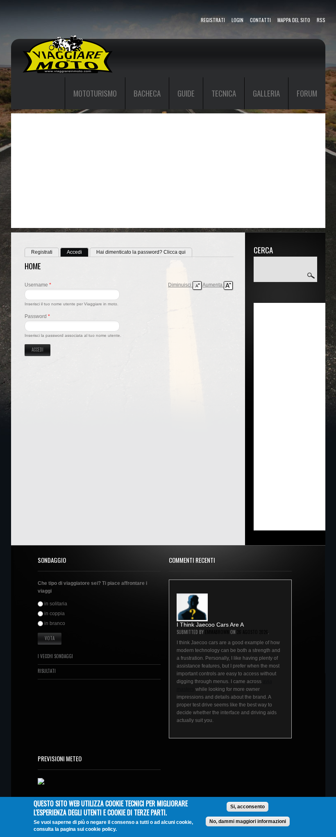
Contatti (260, 19)
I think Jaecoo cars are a (210, 624)
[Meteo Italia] (41, 782)
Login (237, 19)
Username (38, 285)
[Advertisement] (168, 170)
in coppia (54, 613)
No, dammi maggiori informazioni (247, 821)
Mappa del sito (293, 19)
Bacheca (147, 93)
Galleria (266, 93)
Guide (186, 93)
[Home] (68, 38)
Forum (307, 93)
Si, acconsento (247, 807)
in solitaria (55, 604)
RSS (321, 19)
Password (37, 316)
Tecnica (223, 93)
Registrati (213, 19)
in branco (54, 624)
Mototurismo (95, 93)
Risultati (47, 671)
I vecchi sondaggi (55, 656)
